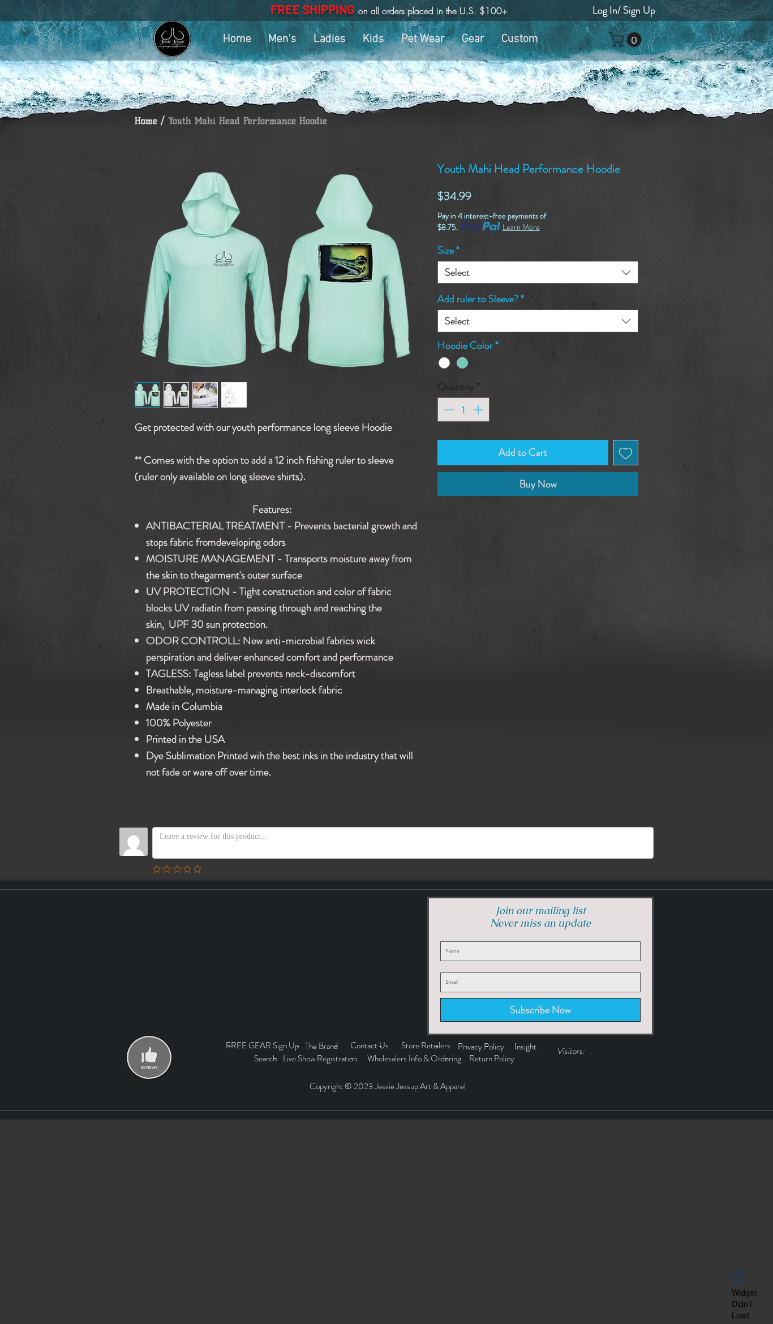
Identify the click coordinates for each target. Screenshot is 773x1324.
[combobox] (537, 272)
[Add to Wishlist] (625, 452)
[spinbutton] (463, 409)
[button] (627, 39)
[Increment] (479, 409)
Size (448, 250)
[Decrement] (448, 409)
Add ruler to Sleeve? (480, 299)
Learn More (521, 227)
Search (267, 1058)
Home (146, 120)
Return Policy (492, 1058)
